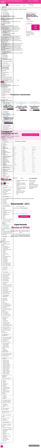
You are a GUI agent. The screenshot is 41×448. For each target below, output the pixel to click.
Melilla (23, 160)
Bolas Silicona (5, 57)
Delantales (5, 394)
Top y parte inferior (6, 162)
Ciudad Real (15, 153)
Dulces (4, 398)
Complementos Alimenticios (5, 335)
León (23, 151)
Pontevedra (24, 170)
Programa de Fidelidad (20, 183)
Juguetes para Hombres (7, 59)
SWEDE (35, 12)
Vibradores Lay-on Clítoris (6, 17)
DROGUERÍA (5, 269)
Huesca (14, 168)
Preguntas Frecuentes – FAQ (22, 180)
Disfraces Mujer (5, 196)
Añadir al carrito (35, 27)
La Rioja (23, 147)
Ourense (23, 166)
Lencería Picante (6, 167)
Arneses (4, 123)
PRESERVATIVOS (6, 412)
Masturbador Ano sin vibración (6, 93)
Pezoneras (5, 194)
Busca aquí (31, 4)
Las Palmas (24, 149)
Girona (14, 160)
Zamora (33, 169)
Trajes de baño (5, 180)
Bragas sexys (5, 148)
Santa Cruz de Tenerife (34, 150)
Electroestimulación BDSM (6, 136)
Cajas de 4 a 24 (5, 420)
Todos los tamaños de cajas (6, 416)
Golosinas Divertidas (6, 402)
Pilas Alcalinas (5, 409)
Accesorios (5, 187)
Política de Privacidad (20, 191)
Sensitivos (4, 440)
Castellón (14, 149)
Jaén (13, 170)
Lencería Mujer (32, 181)
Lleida (23, 153)
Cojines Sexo (5, 267)
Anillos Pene (5, 63)
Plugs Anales (5, 107)
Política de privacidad (23, 213)
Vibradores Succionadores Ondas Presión (7, 26)
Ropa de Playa (5, 185)
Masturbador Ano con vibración (6, 95)
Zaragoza (33, 171)
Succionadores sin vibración (5, 47)
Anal (3, 97)
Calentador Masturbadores (5, 87)
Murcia (23, 162)
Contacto (18, 181)
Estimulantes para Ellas (7, 284)
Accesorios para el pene (7, 61)
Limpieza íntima (6, 355)
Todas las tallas (5, 422)
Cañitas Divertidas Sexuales (5, 392)
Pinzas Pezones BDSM (7, 265)
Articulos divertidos (6, 378)
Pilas (3, 406)
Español (16, 178)
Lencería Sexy (5, 141)
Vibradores (5, 10)
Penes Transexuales (6, 117)
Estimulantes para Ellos (7, 325)
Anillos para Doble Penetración (6, 70)
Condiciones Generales (20, 188)
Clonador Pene (5, 80)
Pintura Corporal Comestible (5, 318)
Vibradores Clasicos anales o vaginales (7, 20)
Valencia (33, 163)
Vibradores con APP (6, 32)
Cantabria (14, 147)
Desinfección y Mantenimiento (5, 351)
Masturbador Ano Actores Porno (7, 83)
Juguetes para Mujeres (7, 35)
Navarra (23, 164)
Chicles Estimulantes (6, 341)
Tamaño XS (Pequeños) (7, 427)
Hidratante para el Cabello (5, 348)
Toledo (33, 161)
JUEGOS (4, 358)
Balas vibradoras (32, 180)
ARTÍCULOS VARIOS (4, 376)
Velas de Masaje (6, 280)
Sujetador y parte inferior (7, 165)
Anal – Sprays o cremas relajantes (6, 310)
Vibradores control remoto (6, 24)
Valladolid (33, 165)
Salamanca (34, 147)
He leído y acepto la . (20, 213)
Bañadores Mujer (6, 183)
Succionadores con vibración (6, 49)
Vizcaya (33, 167)
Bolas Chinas (5, 53)
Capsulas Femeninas (6, 293)
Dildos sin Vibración (6, 109)
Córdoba (14, 155)
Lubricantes (5, 296)
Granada (14, 162)
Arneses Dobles (6, 129)
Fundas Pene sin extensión (5, 73)
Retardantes (5, 332)
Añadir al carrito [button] (23, 110)
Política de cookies (20, 192)
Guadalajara (15, 164)
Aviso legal (18, 189)
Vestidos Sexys (5, 178)
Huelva (14, 166)
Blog (17, 193)
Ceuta (14, 151)
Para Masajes (5, 272)
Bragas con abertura (6, 152)
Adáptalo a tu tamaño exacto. (6, 426)
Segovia (33, 152)
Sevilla (33, 154)
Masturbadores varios (33, 184)
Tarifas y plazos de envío (21, 187)
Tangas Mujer (5, 154)
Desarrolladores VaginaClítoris (5, 42)
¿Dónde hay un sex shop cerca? (21, 185)
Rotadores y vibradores (33, 186)
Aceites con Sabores (23, 9)
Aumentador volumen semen (6, 331)
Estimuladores (5, 37)
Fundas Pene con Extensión (5, 75)
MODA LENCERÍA (4, 139)
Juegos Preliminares (6, 373)
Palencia (23, 168)
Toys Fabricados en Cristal (6, 120)
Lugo (23, 155)
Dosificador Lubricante (7, 315)
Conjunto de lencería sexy (7, 171)
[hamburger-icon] (7, 5)
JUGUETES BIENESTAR (4, 7)
